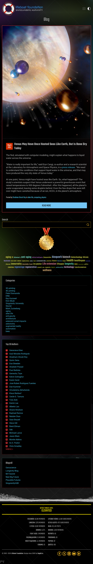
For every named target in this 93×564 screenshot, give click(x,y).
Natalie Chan (14, 416)
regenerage (19, 267)
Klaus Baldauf (15, 393)
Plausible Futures (13, 480)
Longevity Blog (12, 471)
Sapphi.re (40, 553)
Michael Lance (15, 433)
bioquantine (47, 257)
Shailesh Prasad (16, 367)
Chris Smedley (15, 446)
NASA (76, 264)
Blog (46, 19)
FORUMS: (40, 544)
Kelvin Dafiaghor (16, 377)
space (53, 267)
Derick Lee (13, 403)
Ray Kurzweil (11, 298)
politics (86, 264)
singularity (47, 267)
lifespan (60, 264)
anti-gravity (10, 316)
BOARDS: (51, 530)
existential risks (41, 261)
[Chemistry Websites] (46, 240)
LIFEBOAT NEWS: (53, 519)
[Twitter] (64, 553)
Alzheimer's (17, 257)
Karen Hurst (14, 380)
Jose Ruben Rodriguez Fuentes (22, 383)
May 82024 (9, 146)
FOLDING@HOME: (31, 537)
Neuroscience (81, 264)
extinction (48, 261)
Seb (11, 429)
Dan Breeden (14, 363)
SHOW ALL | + (9, 449)
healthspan (79, 260)
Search (88, 225)
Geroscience (11, 467)
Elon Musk (10, 301)
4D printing (10, 291)
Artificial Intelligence (37, 257)
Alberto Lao (14, 406)
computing (37, 197)
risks (43, 267)
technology (69, 267)
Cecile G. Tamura (16, 396)
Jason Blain (14, 436)
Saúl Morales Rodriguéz (19, 354)
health (70, 260)
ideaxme (8, 264)
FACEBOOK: (30, 519)
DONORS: (38, 530)
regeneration (31, 267)
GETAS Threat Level (46, 510)
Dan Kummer (15, 387)
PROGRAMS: (51, 537)
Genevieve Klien (16, 350)
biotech (66, 257)
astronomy (10, 324)
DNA (8, 296)
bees (8, 331)
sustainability (59, 267)
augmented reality (13, 326)
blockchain (7, 261)
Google (64, 261)
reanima (11, 267)
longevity (69, 263)
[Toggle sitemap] (84, 8)
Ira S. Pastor (14, 443)
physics (43, 197)
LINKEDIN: (32, 522)
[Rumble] (79, 553)
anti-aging (26, 257)
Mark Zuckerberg (13, 308)
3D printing (10, 288)
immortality (16, 263)
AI (12, 257)
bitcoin (85, 257)
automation (11, 329)
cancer (19, 261)
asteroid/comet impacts (16, 321)
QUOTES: (50, 544)
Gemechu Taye (15, 373)
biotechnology (76, 257)
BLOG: (50, 526)
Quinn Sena (14, 360)
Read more (46, 206)
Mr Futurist (10, 474)
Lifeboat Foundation (17, 553)
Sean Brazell (14, 420)
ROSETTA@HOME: (30, 541)
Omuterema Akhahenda (19, 390)
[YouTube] (74, 553)
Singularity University (15, 303)
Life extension (49, 263)
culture (31, 261)
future (54, 261)
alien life (30, 197)
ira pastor (37, 264)
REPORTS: (51, 533)
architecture (11, 318)
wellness (47, 270)
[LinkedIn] (69, 553)
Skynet (9, 306)
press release (68, 167)
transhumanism (80, 267)
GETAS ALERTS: (52, 522)
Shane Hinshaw (16, 410)
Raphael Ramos (16, 413)
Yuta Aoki (13, 400)
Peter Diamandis (13, 293)
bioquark (57, 257)
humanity (88, 261)
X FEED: (32, 526)
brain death (13, 261)
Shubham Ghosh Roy (19, 197)
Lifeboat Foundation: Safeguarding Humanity (40, 8)
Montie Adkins (15, 439)
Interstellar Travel (27, 264)
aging (8, 257)
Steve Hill (13, 423)
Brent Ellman (14, 426)
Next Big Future (12, 477)
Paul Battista (14, 370)
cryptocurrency (25, 261)
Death (34, 261)
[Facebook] (59, 553)
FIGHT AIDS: (33, 533)
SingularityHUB (12, 483)
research (39, 267)
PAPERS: (50, 541)
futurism (59, 261)
